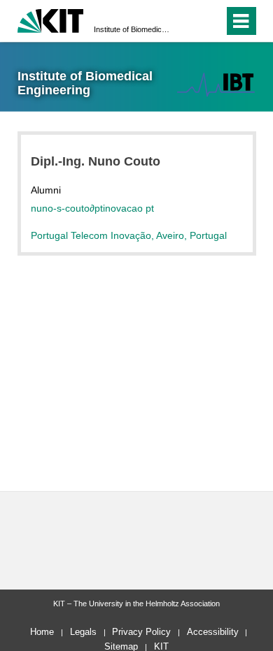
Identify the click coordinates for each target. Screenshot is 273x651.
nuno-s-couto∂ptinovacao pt (92, 208)
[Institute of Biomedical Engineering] (215, 84)
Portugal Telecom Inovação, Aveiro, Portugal (129, 235)
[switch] (188, 21)
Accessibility (213, 632)
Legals (83, 632)
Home (42, 632)
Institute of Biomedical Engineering (132, 29)
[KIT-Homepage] (51, 19)
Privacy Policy (141, 632)
